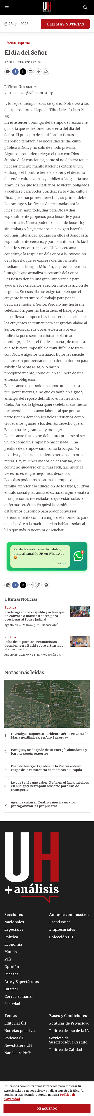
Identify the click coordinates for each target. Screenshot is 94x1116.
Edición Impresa (17, 43)
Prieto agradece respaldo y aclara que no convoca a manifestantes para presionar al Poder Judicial (34, 616)
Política (10, 607)
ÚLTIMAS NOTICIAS (65, 24)
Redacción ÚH (51, 625)
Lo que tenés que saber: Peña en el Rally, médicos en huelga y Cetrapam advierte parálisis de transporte (50, 786)
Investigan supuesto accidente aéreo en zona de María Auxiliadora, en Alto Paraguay (49, 735)
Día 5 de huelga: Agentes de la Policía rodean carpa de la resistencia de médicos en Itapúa (46, 768)
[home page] (47, 7)
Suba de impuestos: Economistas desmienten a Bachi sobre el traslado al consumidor (33, 645)
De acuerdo (47, 1109)
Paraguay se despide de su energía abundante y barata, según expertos (49, 752)
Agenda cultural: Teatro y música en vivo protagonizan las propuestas (43, 804)
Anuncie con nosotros (69, 915)
